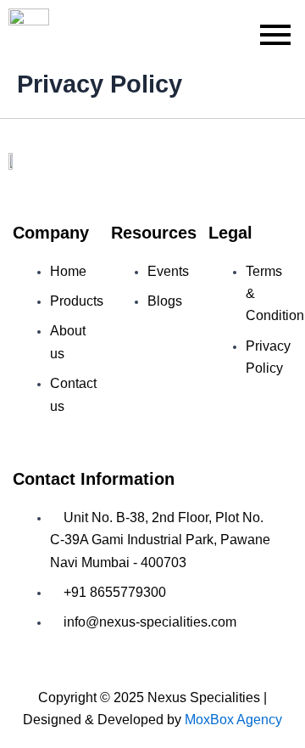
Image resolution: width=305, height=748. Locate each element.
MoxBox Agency (233, 719)
